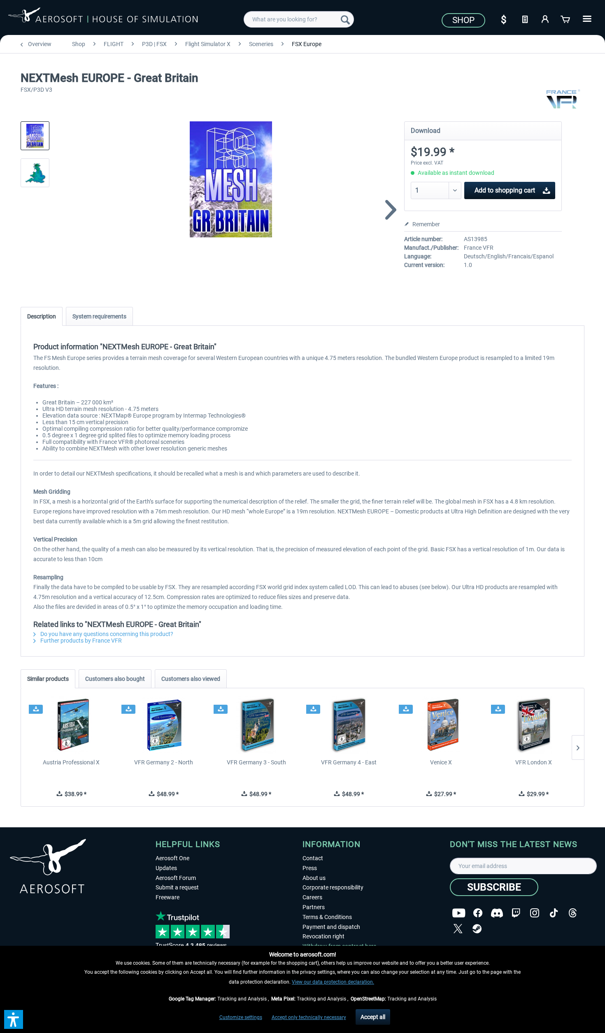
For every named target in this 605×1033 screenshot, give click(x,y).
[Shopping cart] (566, 18)
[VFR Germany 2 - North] (164, 725)
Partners (313, 907)
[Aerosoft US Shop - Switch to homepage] (103, 18)
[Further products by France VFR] (562, 98)
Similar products (48, 679)
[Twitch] (516, 913)
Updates (166, 868)
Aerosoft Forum (176, 878)
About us (314, 878)
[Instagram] (534, 913)
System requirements (99, 316)
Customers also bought (115, 679)
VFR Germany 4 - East (349, 762)
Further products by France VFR (80, 640)
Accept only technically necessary (309, 1017)
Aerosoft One (172, 858)
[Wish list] (525, 18)
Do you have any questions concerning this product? (106, 634)
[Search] (345, 19)
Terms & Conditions (327, 917)
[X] (458, 929)
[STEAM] (477, 929)
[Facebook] (477, 913)
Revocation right (323, 936)
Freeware (167, 897)
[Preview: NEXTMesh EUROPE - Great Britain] (35, 135)
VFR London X (533, 762)
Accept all (373, 1017)
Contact (312, 858)
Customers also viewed (190, 679)
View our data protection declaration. (333, 982)
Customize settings (240, 1017)
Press (309, 868)
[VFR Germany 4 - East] (349, 725)
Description (41, 316)
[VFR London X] (533, 725)
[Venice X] (441, 725)
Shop (463, 20)
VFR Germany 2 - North (163, 762)
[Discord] (497, 913)
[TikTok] (554, 913)
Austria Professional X (71, 762)
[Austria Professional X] (71, 725)
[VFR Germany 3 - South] (256, 725)
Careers (312, 897)
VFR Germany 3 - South (256, 762)
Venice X (441, 762)
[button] (13, 1019)
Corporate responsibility (332, 887)
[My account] (545, 18)
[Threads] (573, 913)
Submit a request (177, 887)
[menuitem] (299, 19)
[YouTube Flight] (458, 913)
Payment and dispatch (331, 927)
